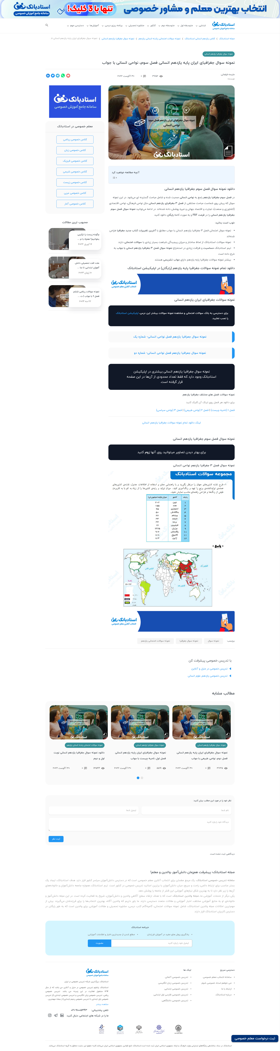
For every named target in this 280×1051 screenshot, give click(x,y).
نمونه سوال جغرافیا (189, 641)
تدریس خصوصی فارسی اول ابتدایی (170, 994)
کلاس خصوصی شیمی (75, 171)
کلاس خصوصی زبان (75, 150)
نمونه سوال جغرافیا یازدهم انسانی (118, 38)
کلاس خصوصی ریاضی (75, 139)
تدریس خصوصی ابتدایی (176, 988)
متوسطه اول (187, 25)
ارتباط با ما (226, 988)
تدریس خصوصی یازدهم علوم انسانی (208, 676)
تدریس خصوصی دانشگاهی (175, 1000)
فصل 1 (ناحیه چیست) (223, 410)
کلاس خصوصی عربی (75, 193)
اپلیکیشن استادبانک (127, 313)
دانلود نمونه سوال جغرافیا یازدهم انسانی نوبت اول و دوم (79, 755)
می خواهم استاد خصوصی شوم (217, 983)
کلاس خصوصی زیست (75, 182)
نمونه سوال (213, 641)
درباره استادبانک (224, 994)
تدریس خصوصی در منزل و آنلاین (209, 669)
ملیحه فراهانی (228, 74)
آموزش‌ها (94, 25)
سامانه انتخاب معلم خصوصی (217, 977)
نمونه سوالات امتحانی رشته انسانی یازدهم (160, 38)
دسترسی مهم (77, 25)
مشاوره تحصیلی (136, 25)
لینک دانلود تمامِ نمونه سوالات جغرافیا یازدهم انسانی (171, 423)
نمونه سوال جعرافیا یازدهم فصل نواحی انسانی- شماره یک (169, 337)
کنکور (153, 25)
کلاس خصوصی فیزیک (75, 161)
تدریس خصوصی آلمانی (176, 977)
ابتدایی (202, 25)
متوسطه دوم (168, 25)
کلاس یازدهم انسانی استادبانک (200, 38)
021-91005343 (79, 1010)
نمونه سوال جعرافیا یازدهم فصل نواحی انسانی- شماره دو (170, 353)
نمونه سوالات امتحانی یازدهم (155, 641)
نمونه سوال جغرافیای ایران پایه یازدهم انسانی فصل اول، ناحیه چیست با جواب (140, 755)
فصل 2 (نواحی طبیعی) (196, 410)
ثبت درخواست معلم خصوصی (255, 1038)
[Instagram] (49, 1016)
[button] (142, 778)
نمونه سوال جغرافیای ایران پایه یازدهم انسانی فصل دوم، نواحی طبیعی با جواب (202, 755)
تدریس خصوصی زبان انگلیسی (173, 983)
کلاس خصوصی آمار (75, 204)
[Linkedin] (62, 1016)
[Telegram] (56, 1016)
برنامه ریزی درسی (113, 25)
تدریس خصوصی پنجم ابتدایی (76, 999)
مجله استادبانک (227, 38)
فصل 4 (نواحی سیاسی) (169, 410)
